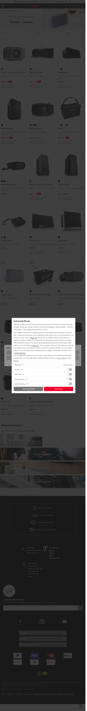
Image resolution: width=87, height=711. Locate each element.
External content (20, 384)
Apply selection (28, 389)
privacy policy (61, 358)
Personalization (20, 379)
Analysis (17, 369)
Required (18, 365)
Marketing (18, 374)
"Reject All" (33, 338)
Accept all (58, 389)
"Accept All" (35, 345)
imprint (16, 360)
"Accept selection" (20, 353)
